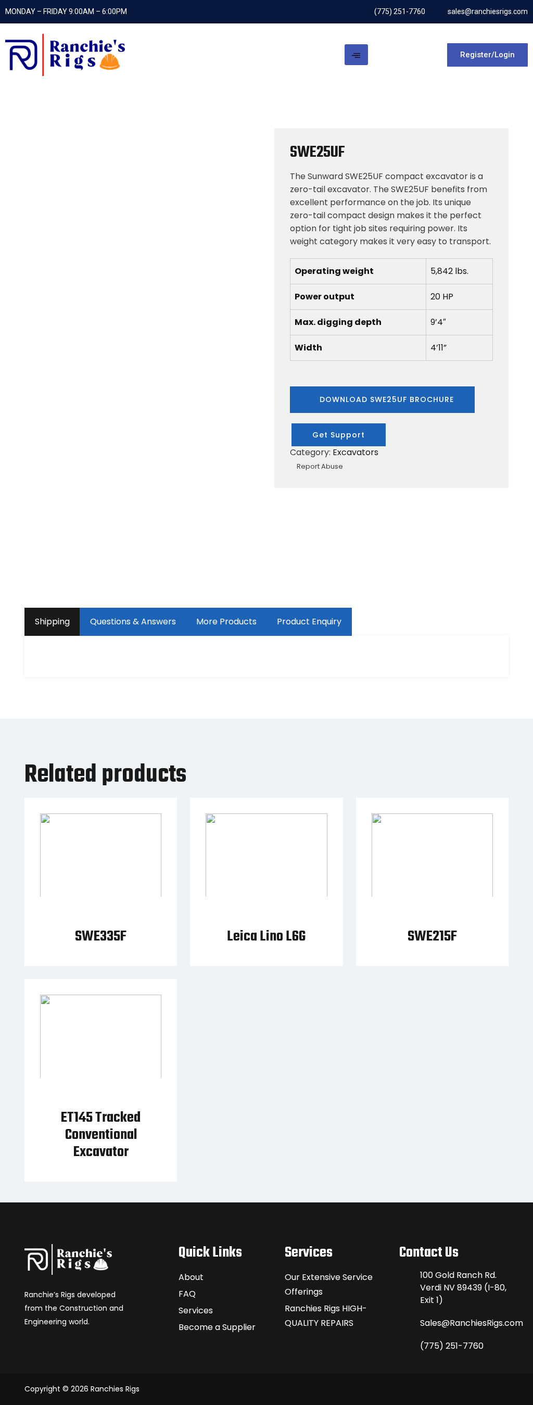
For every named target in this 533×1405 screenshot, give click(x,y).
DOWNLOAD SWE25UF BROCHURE (385, 399)
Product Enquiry (309, 622)
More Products (226, 622)
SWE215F (432, 936)
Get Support (338, 435)
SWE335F (100, 936)
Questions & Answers (133, 622)
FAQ (187, 1294)
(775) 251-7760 (452, 1346)
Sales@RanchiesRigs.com (464, 1323)
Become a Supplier (217, 1327)
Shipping (52, 622)
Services (196, 1310)
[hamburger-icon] (356, 54)
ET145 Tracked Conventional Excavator (101, 1135)
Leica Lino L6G (266, 936)
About (191, 1277)
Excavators (355, 452)
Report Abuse (319, 466)
